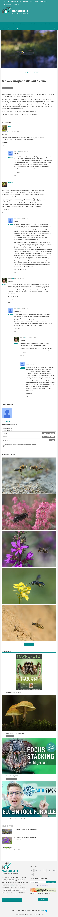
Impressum (21, 914)
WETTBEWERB (22, 2)
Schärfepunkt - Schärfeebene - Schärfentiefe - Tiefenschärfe (29, 847)
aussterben (11, 885)
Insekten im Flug (27, 444)
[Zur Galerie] (8, 10)
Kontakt (17, 900)
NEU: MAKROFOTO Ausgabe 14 (15, 692)
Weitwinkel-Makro (10, 444)
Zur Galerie (28, 73)
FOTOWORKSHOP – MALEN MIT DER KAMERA (25, 829)
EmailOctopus (46, 885)
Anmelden (16, 4)
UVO (6, 187)
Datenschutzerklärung (30, 914)
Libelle (33, 444)
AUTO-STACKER (7, 4)
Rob (18, 151)
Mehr (28, 853)
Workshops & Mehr (33, 24)
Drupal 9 (43, 910)
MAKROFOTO (43, 1)
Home (16, 914)
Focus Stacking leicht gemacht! (15, 776)
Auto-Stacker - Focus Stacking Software (17, 819)
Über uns (4, 2)
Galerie (15, 24)
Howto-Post (10, 736)
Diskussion (22, 24)
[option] (29, 49)
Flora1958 (7, 131)
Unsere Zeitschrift (45, 24)
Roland (13, 278)
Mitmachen (13, 2)
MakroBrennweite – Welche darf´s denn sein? (25, 837)
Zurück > (36, 73)
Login (42, 914)
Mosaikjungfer (18, 444)
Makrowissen (6, 24)
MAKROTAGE (33, 2)
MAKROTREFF (20, 11)
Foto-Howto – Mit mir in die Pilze (15, 733)
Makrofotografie (11, 779)
